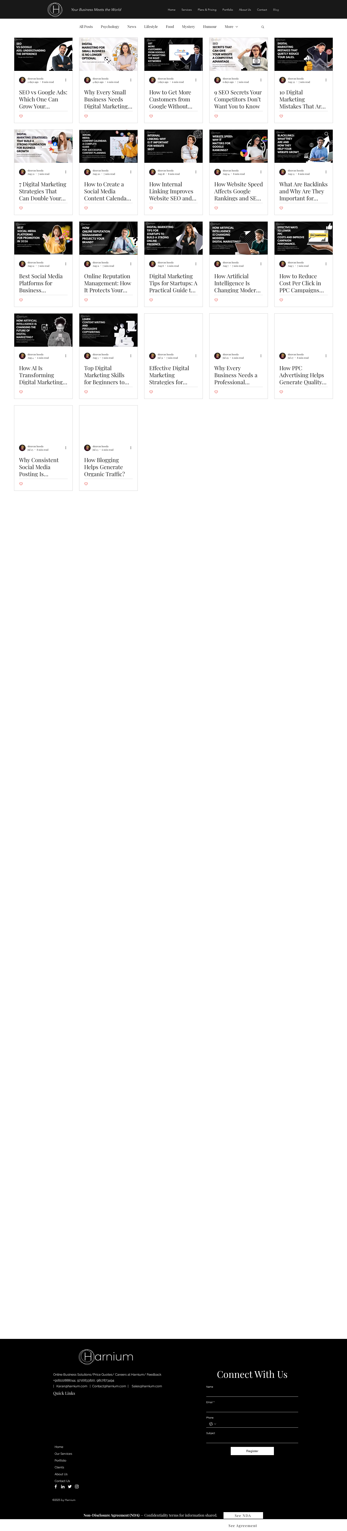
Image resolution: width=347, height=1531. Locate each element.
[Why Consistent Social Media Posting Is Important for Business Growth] (43, 422)
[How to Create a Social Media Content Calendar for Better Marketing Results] (108, 146)
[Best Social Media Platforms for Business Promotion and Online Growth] (43, 238)
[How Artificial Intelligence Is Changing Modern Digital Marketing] (238, 238)
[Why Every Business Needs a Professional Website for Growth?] (238, 330)
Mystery (188, 26)
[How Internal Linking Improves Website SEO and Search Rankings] (173, 146)
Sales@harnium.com (147, 1386)
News (131, 26)
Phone (209, 1417)
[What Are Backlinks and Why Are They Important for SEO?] (304, 146)
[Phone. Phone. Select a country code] (213, 1424)
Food (170, 26)
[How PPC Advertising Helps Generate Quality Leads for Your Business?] (304, 330)
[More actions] (67, 80)
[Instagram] (76, 1486)
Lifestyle (151, 26)
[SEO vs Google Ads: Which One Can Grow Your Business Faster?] (43, 54)
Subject (210, 1433)
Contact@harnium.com (109, 1386)
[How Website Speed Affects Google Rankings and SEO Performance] (238, 146)
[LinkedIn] (62, 1486)
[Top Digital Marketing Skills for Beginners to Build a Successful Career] (108, 330)
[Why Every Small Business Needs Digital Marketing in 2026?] (108, 54)
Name (209, 1386)
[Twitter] (69, 1486)
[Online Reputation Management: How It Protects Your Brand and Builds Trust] (108, 238)
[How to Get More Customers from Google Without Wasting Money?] (173, 54)
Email (210, 1402)
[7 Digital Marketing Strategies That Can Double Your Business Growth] (43, 146)
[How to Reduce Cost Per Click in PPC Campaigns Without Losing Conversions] (304, 238)
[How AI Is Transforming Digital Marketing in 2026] (43, 330)
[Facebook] (55, 1486)
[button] (187, 10)
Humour (210, 26)
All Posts (86, 26)
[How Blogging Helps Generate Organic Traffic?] (108, 422)
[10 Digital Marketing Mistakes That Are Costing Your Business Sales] (304, 54)
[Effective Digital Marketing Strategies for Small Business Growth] (173, 330)
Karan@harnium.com (71, 1386)
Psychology (110, 26)
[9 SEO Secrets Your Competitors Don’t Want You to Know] (238, 54)
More (229, 26)
